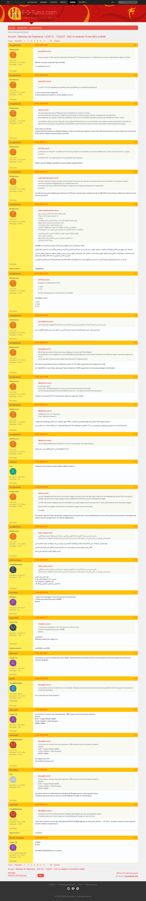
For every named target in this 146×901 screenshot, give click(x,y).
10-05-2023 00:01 (41, 462)
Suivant (57, 41)
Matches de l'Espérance (30, 36)
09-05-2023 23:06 (41, 75)
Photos (53, 2)
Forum (73, 2)
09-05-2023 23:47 (41, 343)
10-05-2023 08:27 (41, 653)
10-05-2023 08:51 (41, 770)
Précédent (18, 41)
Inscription (22, 28)
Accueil (12, 28)
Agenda (43, 2)
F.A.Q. (80, 885)
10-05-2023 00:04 (41, 487)
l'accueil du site (131, 876)
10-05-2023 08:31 (41, 710)
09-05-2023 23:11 (41, 142)
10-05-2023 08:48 (41, 735)
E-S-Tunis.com (17, 2)
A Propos (52, 885)
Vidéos (63, 2)
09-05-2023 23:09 (41, 104)
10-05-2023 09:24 (41, 804)
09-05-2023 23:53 (41, 434)
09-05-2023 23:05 (41, 45)
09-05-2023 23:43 (41, 315)
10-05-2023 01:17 (41, 618)
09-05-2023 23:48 (41, 377)
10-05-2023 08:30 (41, 678)
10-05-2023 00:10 (41, 526)
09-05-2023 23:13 (41, 172)
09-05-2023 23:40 (41, 273)
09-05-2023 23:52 (41, 405)
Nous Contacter (91, 885)
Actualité (32, 2)
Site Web (14, 701)
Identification (36, 28)
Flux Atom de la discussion (128, 873)
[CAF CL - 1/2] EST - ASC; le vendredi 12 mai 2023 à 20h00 (76, 36)
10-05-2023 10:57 (41, 838)
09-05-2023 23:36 (41, 204)
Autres (82, 2)
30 (51, 41)
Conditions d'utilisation (67, 885)
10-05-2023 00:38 (41, 560)
